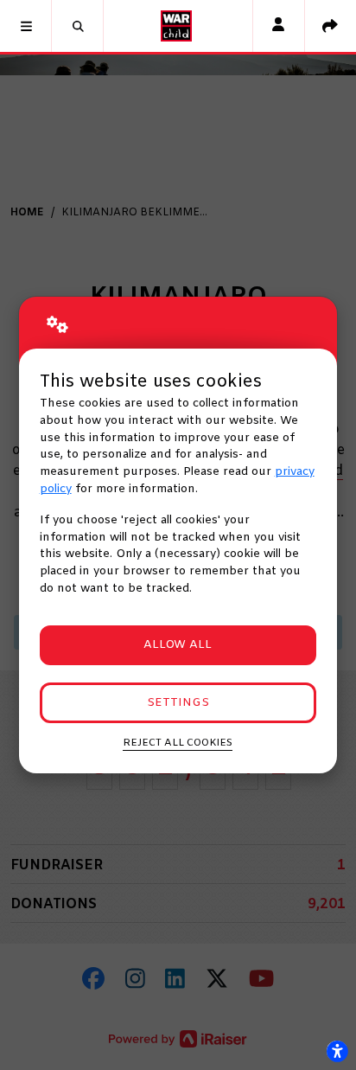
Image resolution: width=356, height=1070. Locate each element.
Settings (178, 702)
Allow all (177, 645)
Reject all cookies (177, 743)
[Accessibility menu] (337, 1051)
